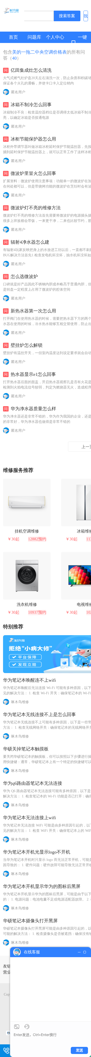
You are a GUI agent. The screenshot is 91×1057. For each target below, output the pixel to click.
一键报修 (82, 43)
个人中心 (55, 37)
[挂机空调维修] (27, 502)
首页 (13, 37)
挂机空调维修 (27, 531)
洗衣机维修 (27, 604)
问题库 (34, 37)
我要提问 (86, 17)
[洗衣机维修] (27, 576)
